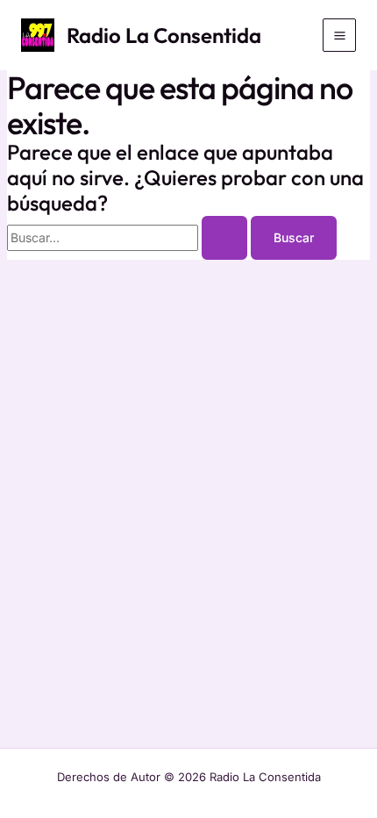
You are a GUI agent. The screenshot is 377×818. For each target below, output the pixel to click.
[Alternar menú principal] (339, 35)
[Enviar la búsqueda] (224, 238)
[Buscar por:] (129, 237)
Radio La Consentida (164, 35)
